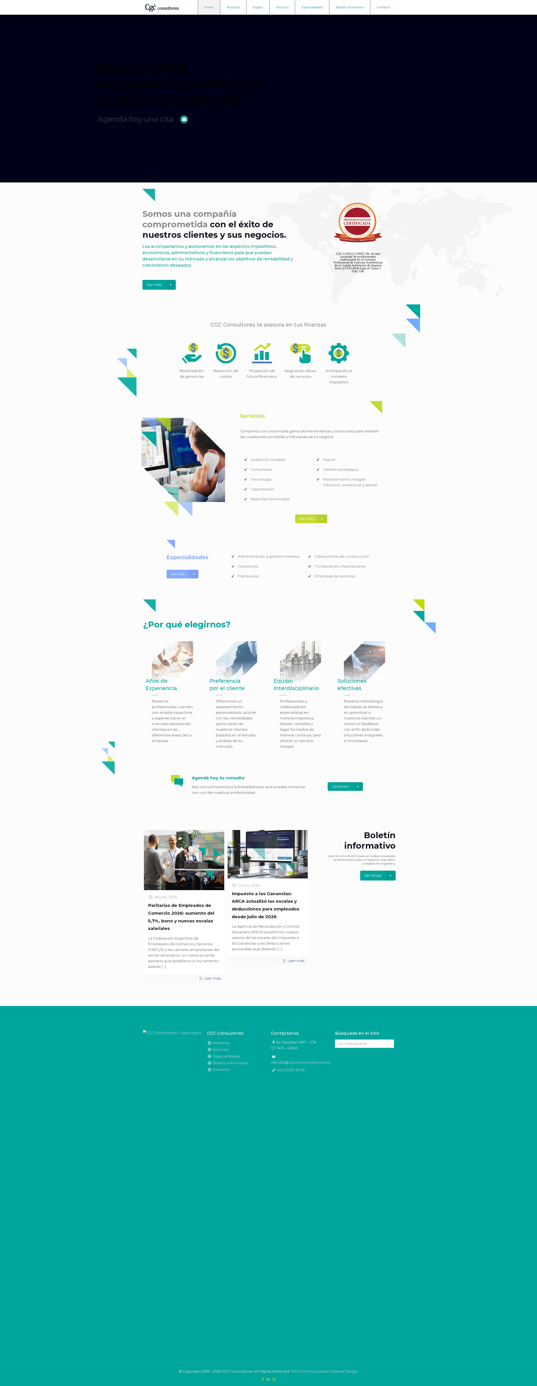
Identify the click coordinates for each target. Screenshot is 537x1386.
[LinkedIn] (268, 1379)
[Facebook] (263, 1379)
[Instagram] (274, 1379)
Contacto (221, 1070)
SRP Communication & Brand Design (324, 1371)
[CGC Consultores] (166, 7)
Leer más (212, 978)
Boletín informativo (230, 1063)
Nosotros (221, 1043)
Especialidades (226, 1056)
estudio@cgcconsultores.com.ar (300, 1062)
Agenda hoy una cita (135, 119)
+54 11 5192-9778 (290, 1070)
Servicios (221, 1049)
